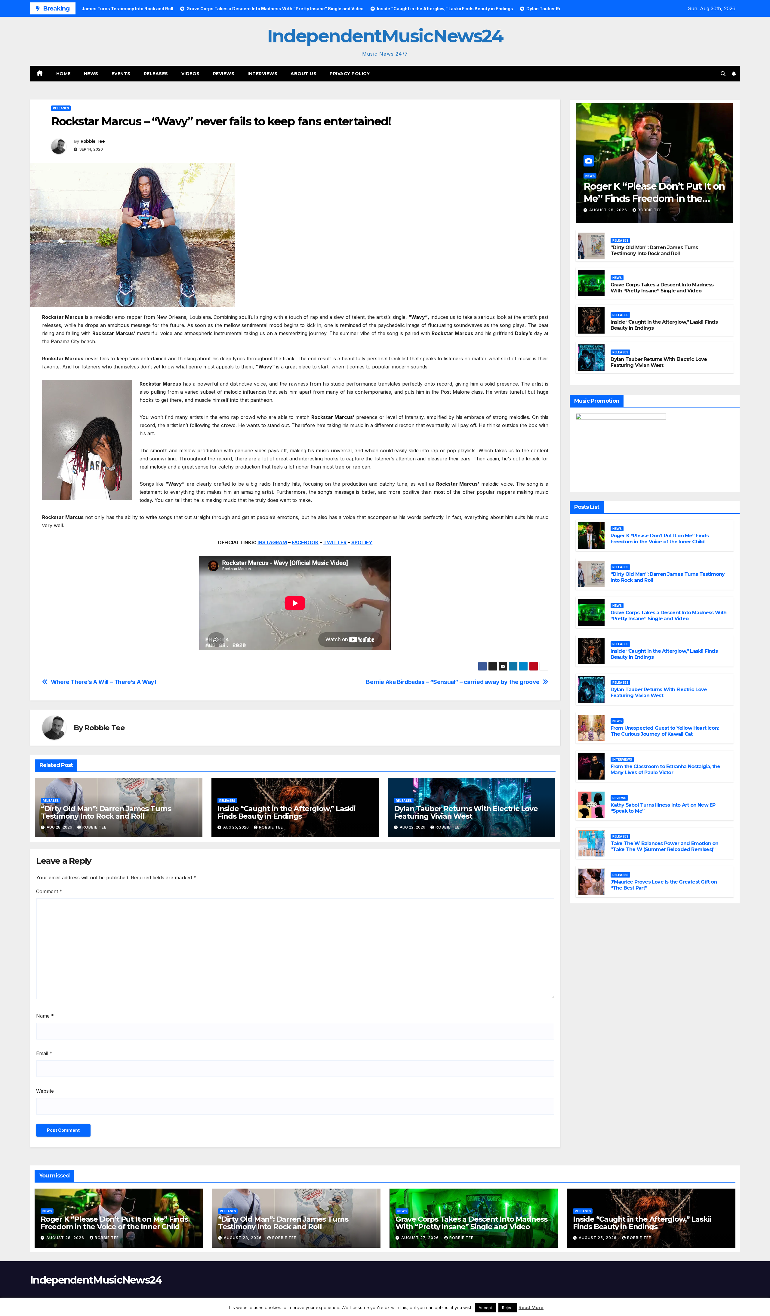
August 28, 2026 (608, 210)
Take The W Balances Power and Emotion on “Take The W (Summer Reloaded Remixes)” (665, 847)
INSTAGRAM (272, 542)
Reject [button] (508, 1307)
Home (63, 73)
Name (45, 1016)
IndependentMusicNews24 (385, 36)
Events (121, 73)
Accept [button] (485, 1307)
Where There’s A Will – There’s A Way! (103, 682)
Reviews (224, 73)
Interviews (262, 73)
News (91, 73)
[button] (723, 74)
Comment (49, 891)
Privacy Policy (350, 73)
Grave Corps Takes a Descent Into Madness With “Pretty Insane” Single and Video (662, 288)
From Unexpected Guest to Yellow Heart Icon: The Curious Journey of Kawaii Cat (665, 731)
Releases (156, 73)
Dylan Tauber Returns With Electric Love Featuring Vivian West (466, 812)
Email (44, 1053)
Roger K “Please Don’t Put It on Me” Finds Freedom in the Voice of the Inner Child (654, 198)
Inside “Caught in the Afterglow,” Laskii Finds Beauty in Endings (286, 812)
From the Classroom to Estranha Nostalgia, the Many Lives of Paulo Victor (665, 770)
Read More (531, 1307)
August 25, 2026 (598, 1237)
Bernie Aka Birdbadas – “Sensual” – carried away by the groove (453, 682)
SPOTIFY (361, 542)
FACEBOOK (305, 542)
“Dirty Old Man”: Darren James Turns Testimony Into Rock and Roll (106, 812)
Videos (190, 73)
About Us (303, 73)
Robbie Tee (93, 141)
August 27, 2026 (420, 1237)
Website (45, 1091)
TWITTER (334, 542)
